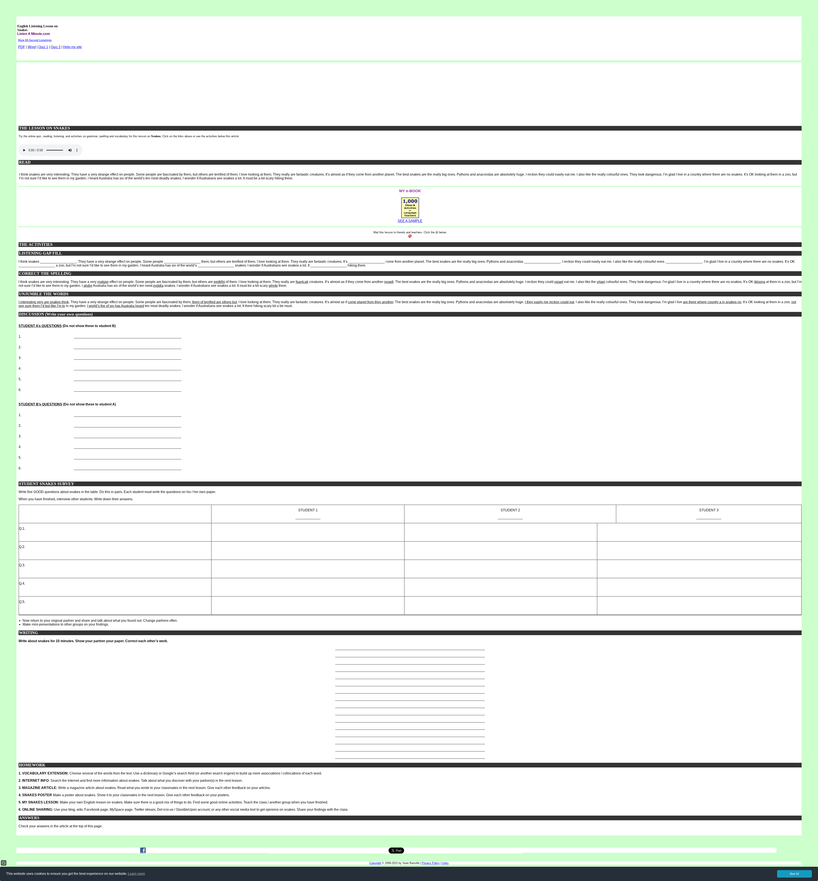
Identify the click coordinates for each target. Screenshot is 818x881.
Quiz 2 (55, 47)
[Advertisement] (410, 92)
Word (32, 47)
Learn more (136, 873)
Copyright (375, 863)
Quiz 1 (43, 47)
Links (445, 863)
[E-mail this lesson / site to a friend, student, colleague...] (410, 237)
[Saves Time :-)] (410, 218)
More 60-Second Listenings (35, 40)
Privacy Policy (431, 863)
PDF (21, 47)
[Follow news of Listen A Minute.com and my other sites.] (143, 852)
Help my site (72, 47)
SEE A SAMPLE (410, 221)
